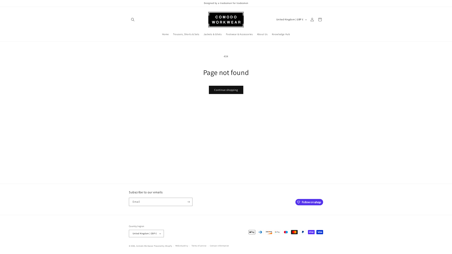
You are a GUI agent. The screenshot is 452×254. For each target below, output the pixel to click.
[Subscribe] (188, 202)
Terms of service (199, 245)
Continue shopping (226, 90)
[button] (133, 19)
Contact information (219, 245)
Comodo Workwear (145, 246)
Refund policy (182, 245)
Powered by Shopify (163, 246)
